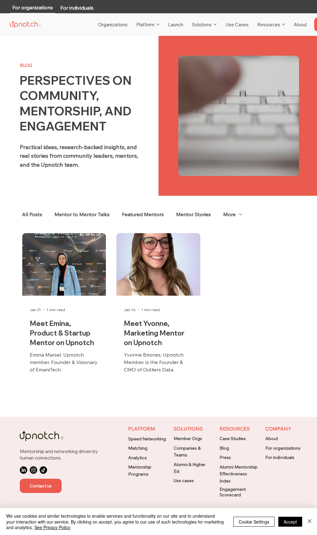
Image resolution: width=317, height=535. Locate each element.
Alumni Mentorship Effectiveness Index (238, 474)
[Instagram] (33, 470)
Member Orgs (188, 438)
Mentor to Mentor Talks (82, 214)
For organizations (283, 448)
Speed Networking (147, 439)
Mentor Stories (193, 214)
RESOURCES (234, 429)
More (229, 214)
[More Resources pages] (283, 24)
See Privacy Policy (52, 527)
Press (225, 457)
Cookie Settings (254, 522)
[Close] (309, 521)
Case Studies (232, 438)
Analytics (137, 457)
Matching (137, 448)
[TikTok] (43, 470)
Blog (224, 448)
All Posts (32, 214)
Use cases (184, 480)
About (271, 438)
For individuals (279, 457)
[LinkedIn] (23, 470)
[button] (41, 486)
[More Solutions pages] (215, 24)
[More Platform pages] (157, 24)
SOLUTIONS (188, 429)
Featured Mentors (143, 214)
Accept (290, 522)
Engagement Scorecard (232, 492)
